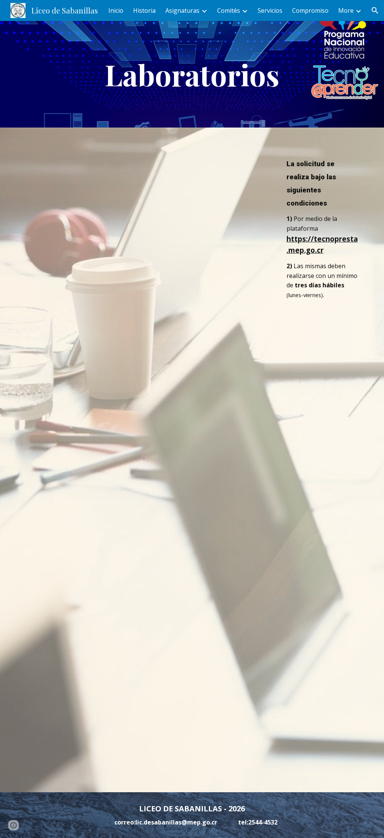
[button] (375, 11)
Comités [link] (228, 10)
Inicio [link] (115, 10)
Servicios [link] (270, 10)
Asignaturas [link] (182, 10)
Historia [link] (144, 10)
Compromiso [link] (310, 10)
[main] (191, 74)
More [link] (346, 10)
